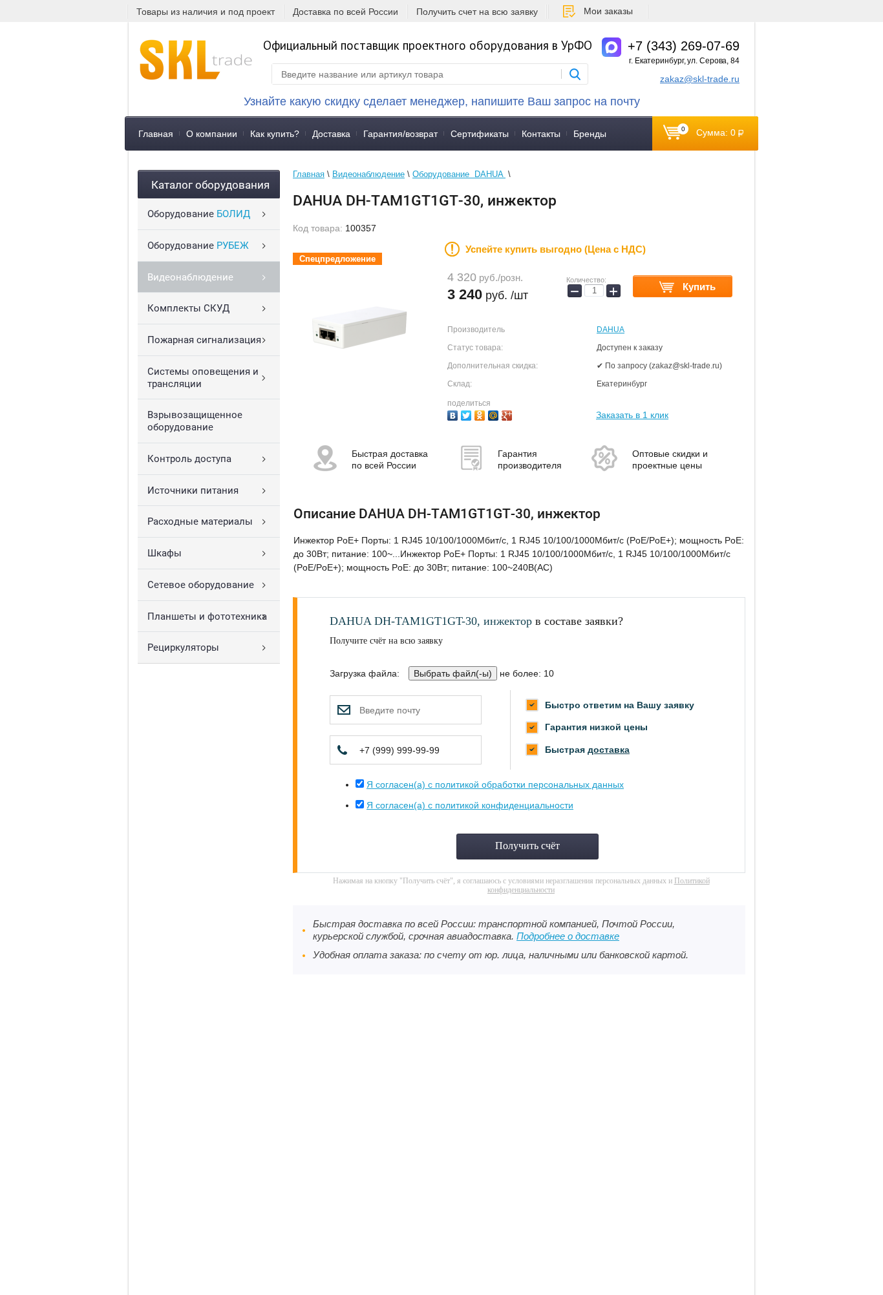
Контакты (541, 134)
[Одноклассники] (481, 414)
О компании (211, 134)
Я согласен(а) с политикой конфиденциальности (470, 805)
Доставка (331, 134)
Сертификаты (480, 134)
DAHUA (610, 329)
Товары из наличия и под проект (205, 11)
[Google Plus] (508, 414)
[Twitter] (467, 414)
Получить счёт (527, 845)
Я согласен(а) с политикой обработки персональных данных (495, 784)
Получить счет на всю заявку (477, 11)
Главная (155, 134)
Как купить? (274, 134)
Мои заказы (608, 11)
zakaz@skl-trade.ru (699, 79)
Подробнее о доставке (567, 936)
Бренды (589, 134)
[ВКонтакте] (454, 414)
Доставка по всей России (345, 11)
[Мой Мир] (495, 414)
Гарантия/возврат (400, 134)
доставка (609, 749)
